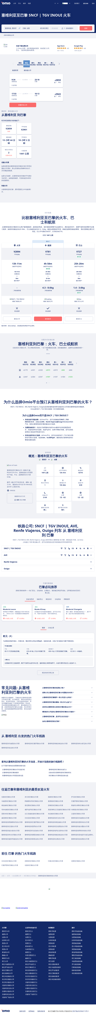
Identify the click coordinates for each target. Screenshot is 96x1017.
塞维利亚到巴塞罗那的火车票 (34, 743)
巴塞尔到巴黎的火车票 (55, 861)
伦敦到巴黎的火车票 (8, 797)
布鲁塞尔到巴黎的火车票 (79, 810)
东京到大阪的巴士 (31, 976)
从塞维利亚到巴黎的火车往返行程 (13, 769)
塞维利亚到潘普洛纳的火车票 (34, 835)
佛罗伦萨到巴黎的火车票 (33, 810)
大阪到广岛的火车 (8, 997)
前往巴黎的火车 (7, 970)
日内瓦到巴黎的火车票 (32, 818)
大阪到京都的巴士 (31, 982)
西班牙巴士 (29, 931)
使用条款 (31, 1011)
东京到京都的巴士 (31, 979)
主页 (3, 876)
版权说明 (23, 1011)
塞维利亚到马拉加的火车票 (34, 831)
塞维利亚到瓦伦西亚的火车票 (58, 826)
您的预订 (77, 3)
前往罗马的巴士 (30, 964)
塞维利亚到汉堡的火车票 (10, 826)
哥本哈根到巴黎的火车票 (10, 810)
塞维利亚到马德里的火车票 (11, 743)
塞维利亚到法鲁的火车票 (56, 839)
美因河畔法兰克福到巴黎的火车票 (59, 810)
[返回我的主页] (7, 3)
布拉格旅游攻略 (77, 973)
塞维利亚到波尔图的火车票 (80, 826)
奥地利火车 (6, 952)
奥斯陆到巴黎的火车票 (55, 801)
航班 (24, 3)
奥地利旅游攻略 (77, 952)
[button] (44, 28)
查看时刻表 (9, 155)
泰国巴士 (28, 952)
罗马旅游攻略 (76, 964)
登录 (93, 3)
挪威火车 (5, 955)
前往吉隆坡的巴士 (31, 973)
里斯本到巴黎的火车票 (9, 814)
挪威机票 (51, 955)
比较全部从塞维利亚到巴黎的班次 (60, 772)
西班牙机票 (52, 931)
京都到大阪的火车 (8, 991)
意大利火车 (6, 946)
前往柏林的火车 (7, 973)
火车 (14, 3)
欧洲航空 (51, 928)
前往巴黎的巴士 (30, 967)
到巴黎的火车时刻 (30, 876)
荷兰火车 (5, 961)
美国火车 (5, 943)
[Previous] (19, 363)
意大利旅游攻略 (77, 946)
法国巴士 (28, 937)
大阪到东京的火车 (8, 988)
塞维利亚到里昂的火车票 (33, 826)
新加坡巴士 (29, 946)
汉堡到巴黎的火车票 (78, 814)
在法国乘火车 (16, 876)
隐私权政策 (41, 1011)
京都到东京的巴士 (31, 991)
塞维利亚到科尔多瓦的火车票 (81, 743)
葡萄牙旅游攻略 (77, 955)
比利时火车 (6, 940)
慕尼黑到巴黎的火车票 (32, 805)
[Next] (59, 64)
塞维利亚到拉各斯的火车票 (80, 839)
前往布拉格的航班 (54, 979)
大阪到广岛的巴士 (31, 994)
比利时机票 (52, 940)
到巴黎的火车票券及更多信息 (58, 775)
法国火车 (5, 937)
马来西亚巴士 (29, 949)
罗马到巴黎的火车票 (78, 797)
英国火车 (5, 949)
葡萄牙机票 (52, 958)
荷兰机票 (51, 961)
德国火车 (5, 934)
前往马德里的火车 (8, 964)
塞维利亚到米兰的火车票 (56, 818)
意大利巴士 (29, 940)
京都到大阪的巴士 (31, 988)
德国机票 (51, 934)
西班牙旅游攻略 (77, 931)
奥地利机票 (52, 952)
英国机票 (51, 949)
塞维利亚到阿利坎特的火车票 (81, 831)
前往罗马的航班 (53, 970)
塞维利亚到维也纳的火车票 (57, 822)
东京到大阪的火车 (8, 982)
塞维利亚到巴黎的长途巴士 (58, 769)
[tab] (15, 70)
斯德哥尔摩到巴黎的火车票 (80, 805)
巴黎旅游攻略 (76, 967)
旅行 (73, 928)
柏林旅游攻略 (76, 970)
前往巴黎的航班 (53, 973)
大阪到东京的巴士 (31, 985)
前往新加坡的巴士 (31, 970)
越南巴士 (28, 958)
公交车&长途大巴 (31, 928)
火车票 (4, 928)
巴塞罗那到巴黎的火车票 (79, 801)
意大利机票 (52, 946)
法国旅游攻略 (76, 937)
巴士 (19, 3)
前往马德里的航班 (54, 967)
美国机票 (51, 943)
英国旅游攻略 (76, 949)
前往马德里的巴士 (31, 961)
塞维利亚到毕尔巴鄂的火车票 (11, 835)
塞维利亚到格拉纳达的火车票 (58, 743)
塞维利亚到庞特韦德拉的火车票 (12, 839)
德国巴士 (28, 934)
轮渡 (29, 3)
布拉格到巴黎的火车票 (55, 814)
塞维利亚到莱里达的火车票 (34, 839)
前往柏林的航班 (53, 976)
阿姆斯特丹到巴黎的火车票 (34, 801)
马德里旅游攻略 (77, 961)
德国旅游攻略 (76, 934)
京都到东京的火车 (8, 994)
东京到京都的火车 (8, 979)
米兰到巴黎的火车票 (31, 797)
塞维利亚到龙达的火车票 (10, 748)
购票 (9, 131)
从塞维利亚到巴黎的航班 (10, 772)
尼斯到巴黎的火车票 (78, 861)
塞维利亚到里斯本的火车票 (80, 822)
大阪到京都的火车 (8, 985)
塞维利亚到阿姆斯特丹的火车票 (12, 822)
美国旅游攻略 (76, 943)
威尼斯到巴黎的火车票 (9, 818)
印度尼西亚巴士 (30, 955)
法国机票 (51, 937)
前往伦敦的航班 (53, 964)
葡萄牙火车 (6, 958)
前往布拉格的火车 (8, 976)
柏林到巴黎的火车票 (55, 797)
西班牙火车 (6, 931)
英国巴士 (28, 943)
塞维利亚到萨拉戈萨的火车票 (58, 831)
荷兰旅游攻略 (76, 958)
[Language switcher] (66, 3)
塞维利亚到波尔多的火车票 (11, 831)
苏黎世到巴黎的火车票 (55, 805)
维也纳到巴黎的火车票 (9, 805)
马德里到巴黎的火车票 (9, 801)
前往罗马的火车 (7, 967)
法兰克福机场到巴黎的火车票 (34, 814)
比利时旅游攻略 (77, 940)
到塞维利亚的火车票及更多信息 (12, 775)
